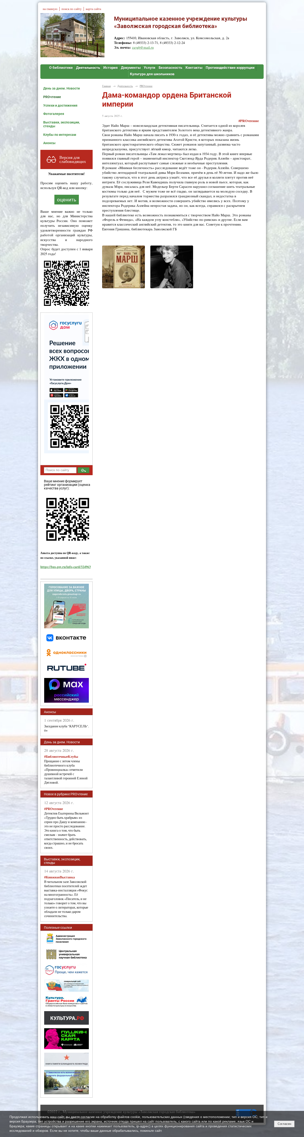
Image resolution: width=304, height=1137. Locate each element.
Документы (131, 68)
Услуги (149, 68)
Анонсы (49, 143)
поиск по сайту (72, 9)
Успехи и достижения (60, 105)
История (110, 68)
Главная (106, 86)
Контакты (193, 68)
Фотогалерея (53, 114)
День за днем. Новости (61, 88)
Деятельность (88, 68)
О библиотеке (61, 68)
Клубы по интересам (59, 135)
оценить (66, 199)
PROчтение (52, 97)
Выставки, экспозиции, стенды (61, 124)
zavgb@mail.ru (143, 47)
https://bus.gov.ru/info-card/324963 (65, 566)
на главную (50, 9)
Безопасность (170, 68)
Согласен (284, 1124)
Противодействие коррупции (230, 68)
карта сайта (93, 9)
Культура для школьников (152, 74)
